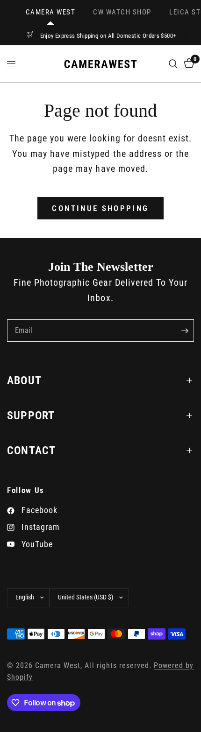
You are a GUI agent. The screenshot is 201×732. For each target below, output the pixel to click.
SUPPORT (31, 415)
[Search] (173, 64)
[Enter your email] (184, 330)
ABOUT (24, 380)
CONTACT (31, 450)
